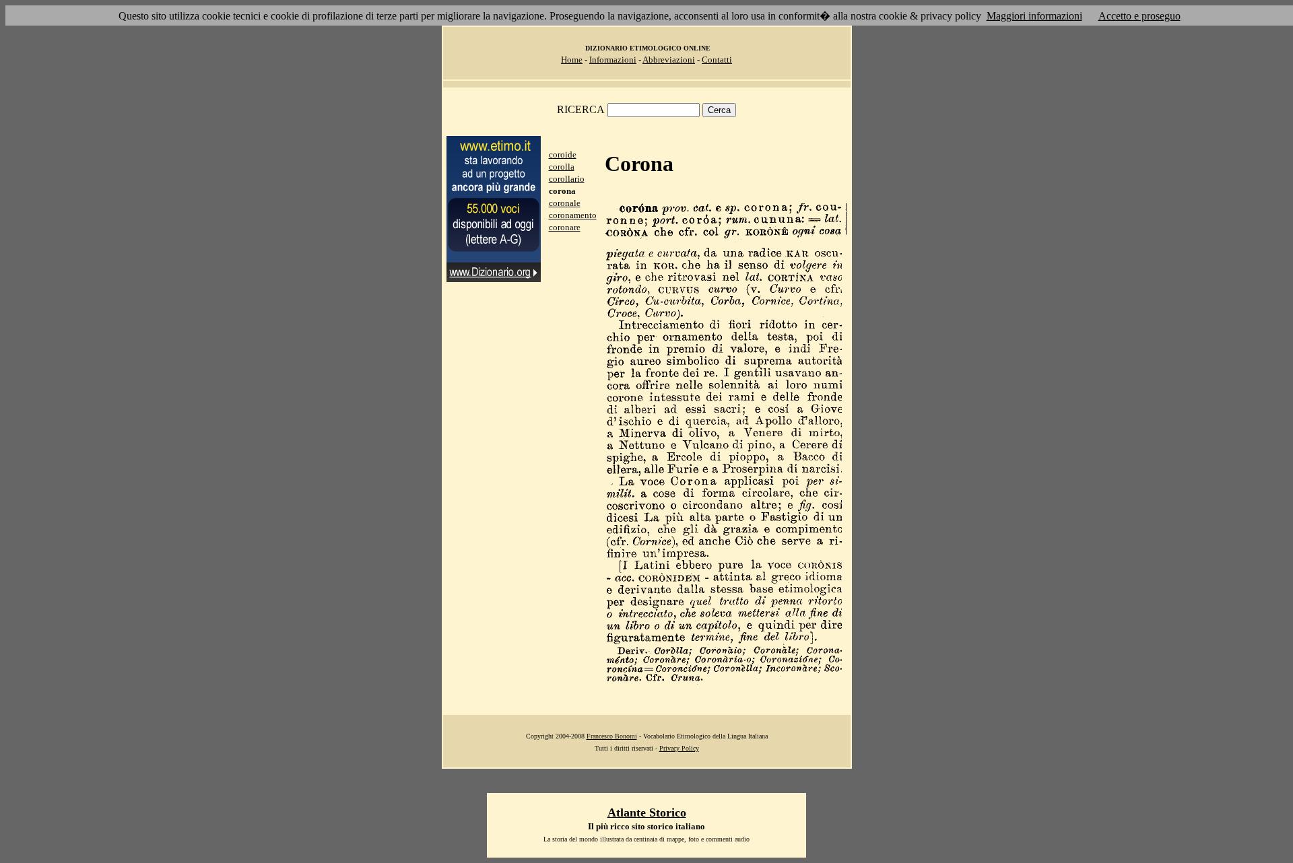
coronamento (573, 215)
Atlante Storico (646, 812)
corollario (567, 179)
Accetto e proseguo (1139, 16)
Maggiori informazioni (1034, 16)
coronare (565, 227)
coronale (565, 203)
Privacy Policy (679, 748)
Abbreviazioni (668, 60)
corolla (561, 167)
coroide (562, 154)
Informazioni (612, 60)
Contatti (717, 60)
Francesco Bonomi (612, 736)
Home (572, 60)
